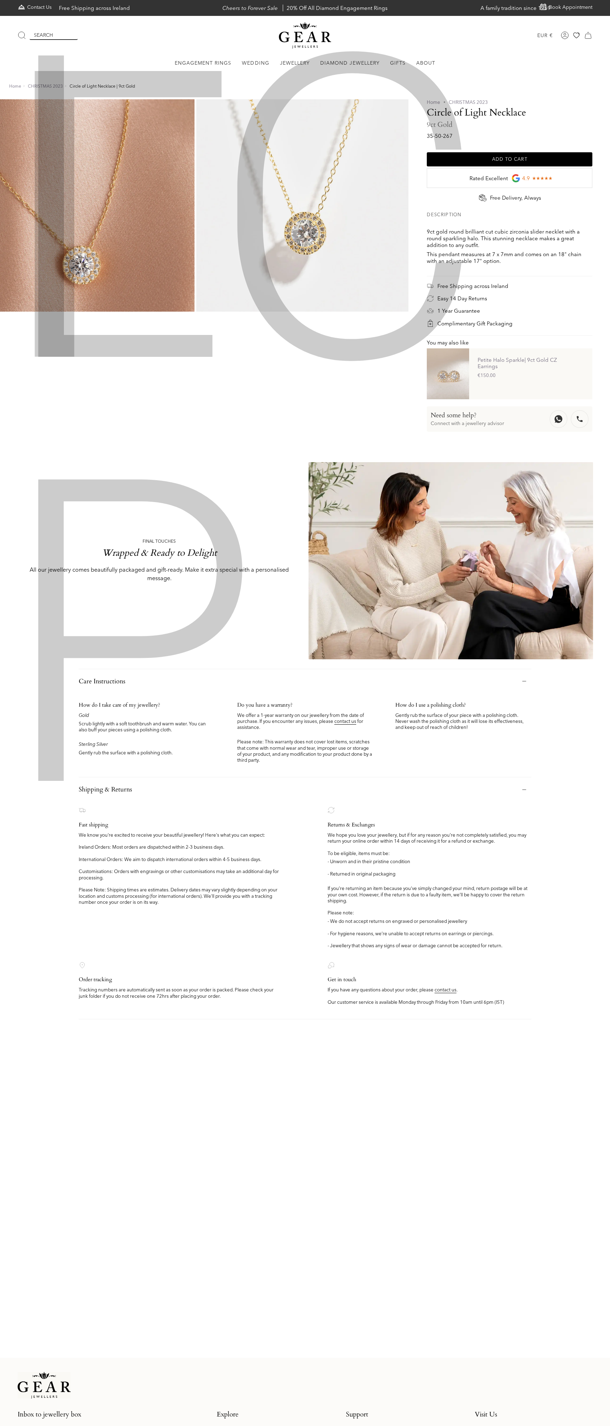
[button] (203, 63)
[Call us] (579, 419)
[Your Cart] (588, 35)
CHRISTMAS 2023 (45, 86)
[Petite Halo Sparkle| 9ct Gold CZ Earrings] (448, 373)
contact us (345, 721)
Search (43, 35)
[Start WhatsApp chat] (558, 419)
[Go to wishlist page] (576, 35)
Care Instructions (102, 681)
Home (15, 86)
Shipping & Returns (105, 789)
